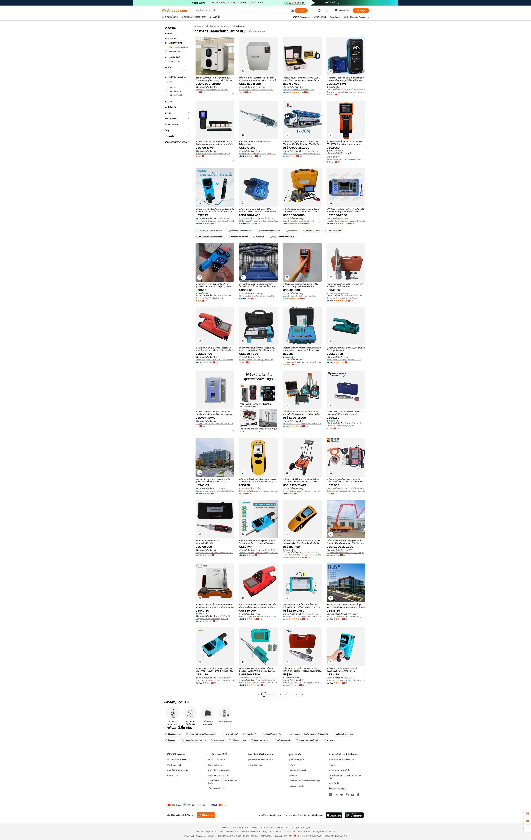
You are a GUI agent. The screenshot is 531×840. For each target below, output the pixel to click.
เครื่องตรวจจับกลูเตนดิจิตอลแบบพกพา (202, 734)
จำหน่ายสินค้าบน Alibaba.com (341, 760)
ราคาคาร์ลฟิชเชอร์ (231, 734)
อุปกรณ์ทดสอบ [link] (238, 26)
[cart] (328, 11)
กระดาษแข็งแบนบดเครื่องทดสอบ (211, 237)
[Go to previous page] (258, 694)
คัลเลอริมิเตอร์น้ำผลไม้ (273, 734)
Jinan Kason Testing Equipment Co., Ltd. (344, 360)
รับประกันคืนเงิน (215, 765)
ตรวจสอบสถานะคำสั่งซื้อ (339, 770)
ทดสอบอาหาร (219, 740)
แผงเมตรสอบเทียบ (334, 231)
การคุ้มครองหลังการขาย (218, 775)
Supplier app (275, 815)
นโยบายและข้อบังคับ (217, 788)
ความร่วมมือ (334, 783)
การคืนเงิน (292, 775)
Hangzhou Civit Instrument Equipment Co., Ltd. (258, 153)
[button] (292, 10)
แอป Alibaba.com (315, 815)
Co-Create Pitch (174, 765)
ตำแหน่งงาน (172, 775)
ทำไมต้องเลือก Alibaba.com (178, 760)
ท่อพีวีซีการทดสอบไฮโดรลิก (270, 231)
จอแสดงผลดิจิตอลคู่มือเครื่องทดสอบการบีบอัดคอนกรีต (308, 734)
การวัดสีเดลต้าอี (251, 734)
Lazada (266, 827)
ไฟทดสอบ (171, 740)
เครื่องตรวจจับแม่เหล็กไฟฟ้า (309, 740)
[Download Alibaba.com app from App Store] (334, 815)
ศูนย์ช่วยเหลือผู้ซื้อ (296, 760)
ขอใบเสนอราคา (255, 765)
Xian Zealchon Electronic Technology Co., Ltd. (302, 362)
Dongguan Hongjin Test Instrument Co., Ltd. (214, 423)
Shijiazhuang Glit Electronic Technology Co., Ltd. (258, 221)
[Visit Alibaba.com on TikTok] (358, 794)
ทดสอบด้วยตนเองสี (313, 231)
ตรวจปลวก (331, 740)
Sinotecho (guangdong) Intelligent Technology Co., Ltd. (302, 491)
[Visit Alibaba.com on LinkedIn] (336, 794)
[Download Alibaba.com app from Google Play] (354, 815)
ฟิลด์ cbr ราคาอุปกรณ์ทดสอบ (283, 237)
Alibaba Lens (177, 815)
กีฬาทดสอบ (260, 237)
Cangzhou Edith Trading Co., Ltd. (209, 298)
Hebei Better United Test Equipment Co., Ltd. (346, 221)
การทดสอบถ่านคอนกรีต (239, 237)
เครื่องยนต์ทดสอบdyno (344, 734)
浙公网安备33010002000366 (311, 836)
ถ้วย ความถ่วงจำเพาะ (261, 740)
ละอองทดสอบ (293, 231)
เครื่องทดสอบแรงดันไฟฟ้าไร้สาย (210, 231)
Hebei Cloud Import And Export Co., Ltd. (256, 360)
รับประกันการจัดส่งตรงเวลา (219, 770)
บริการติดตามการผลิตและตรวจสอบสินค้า (223, 782)
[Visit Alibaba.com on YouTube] (352, 794)
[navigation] (177, 360)
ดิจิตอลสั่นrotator (174, 734)
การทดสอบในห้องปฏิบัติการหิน (194, 740)
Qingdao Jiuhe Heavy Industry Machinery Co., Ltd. (302, 153)
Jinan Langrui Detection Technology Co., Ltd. (215, 221)
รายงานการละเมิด (296, 786)
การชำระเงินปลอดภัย (217, 760)
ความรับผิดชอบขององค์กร (178, 770)
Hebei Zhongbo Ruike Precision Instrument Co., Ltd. (215, 360)
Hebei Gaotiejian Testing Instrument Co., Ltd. (302, 423)
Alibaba (197, 26)
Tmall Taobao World (252, 827)
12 (297, 694)
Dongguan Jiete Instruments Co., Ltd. (212, 90)
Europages (305, 827)
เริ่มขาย (332, 765)
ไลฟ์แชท (292, 765)
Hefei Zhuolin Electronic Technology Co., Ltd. (258, 491)
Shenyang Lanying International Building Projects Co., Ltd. (215, 491)
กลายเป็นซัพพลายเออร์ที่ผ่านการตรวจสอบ (345, 776)
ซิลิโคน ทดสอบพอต (239, 740)
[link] (527, 813)
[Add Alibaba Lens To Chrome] (206, 815)
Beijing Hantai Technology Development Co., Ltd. (346, 159)
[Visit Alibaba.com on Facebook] (330, 794)
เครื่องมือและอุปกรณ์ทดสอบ (216, 26)
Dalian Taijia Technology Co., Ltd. (340, 426)
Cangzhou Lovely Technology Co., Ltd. (299, 296)
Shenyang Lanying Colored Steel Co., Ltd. (256, 296)
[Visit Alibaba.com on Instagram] (347, 794)
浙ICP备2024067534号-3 (336, 836)
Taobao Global (277, 827)
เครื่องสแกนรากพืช (284, 740)
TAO (287, 827)
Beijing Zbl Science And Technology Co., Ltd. (346, 491)
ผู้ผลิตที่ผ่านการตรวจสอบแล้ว (260, 760)
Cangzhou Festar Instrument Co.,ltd (298, 90)
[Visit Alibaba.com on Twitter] (341, 794)
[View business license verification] (290, 835)
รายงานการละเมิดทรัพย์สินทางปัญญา (304, 781)
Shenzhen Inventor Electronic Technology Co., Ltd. (346, 92)
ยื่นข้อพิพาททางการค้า (297, 770)
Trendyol (295, 827)
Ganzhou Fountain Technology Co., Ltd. (256, 90)
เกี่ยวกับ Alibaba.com (176, 754)
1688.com (237, 827)
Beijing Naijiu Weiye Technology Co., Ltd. (213, 153)
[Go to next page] (302, 694)
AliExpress (226, 827)
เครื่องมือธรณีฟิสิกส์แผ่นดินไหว (241, 231)
